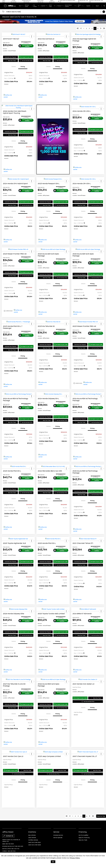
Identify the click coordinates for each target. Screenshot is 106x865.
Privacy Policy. (75, 858)
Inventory (32, 832)
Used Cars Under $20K (34, 845)
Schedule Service (58, 835)
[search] (104, 6)
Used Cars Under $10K (34, 842)
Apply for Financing (84, 837)
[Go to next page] (100, 28)
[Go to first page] (78, 28)
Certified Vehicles (33, 840)
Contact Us (9, 836)
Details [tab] (14, 66)
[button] (31, 36)
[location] (58, 1)
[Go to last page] (104, 28)
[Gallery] (53, 21)
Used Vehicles (32, 837)
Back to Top (101, 816)
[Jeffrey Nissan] (9, 6)
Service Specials (57, 837)
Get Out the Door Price (27, 60)
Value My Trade (83, 840)
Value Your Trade (12, 60)
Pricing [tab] (23, 66)
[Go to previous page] (81, 28)
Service (56, 832)
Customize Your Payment (10, 57)
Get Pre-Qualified (83, 835)
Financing (83, 832)
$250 (100, 580)
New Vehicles (32, 835)
